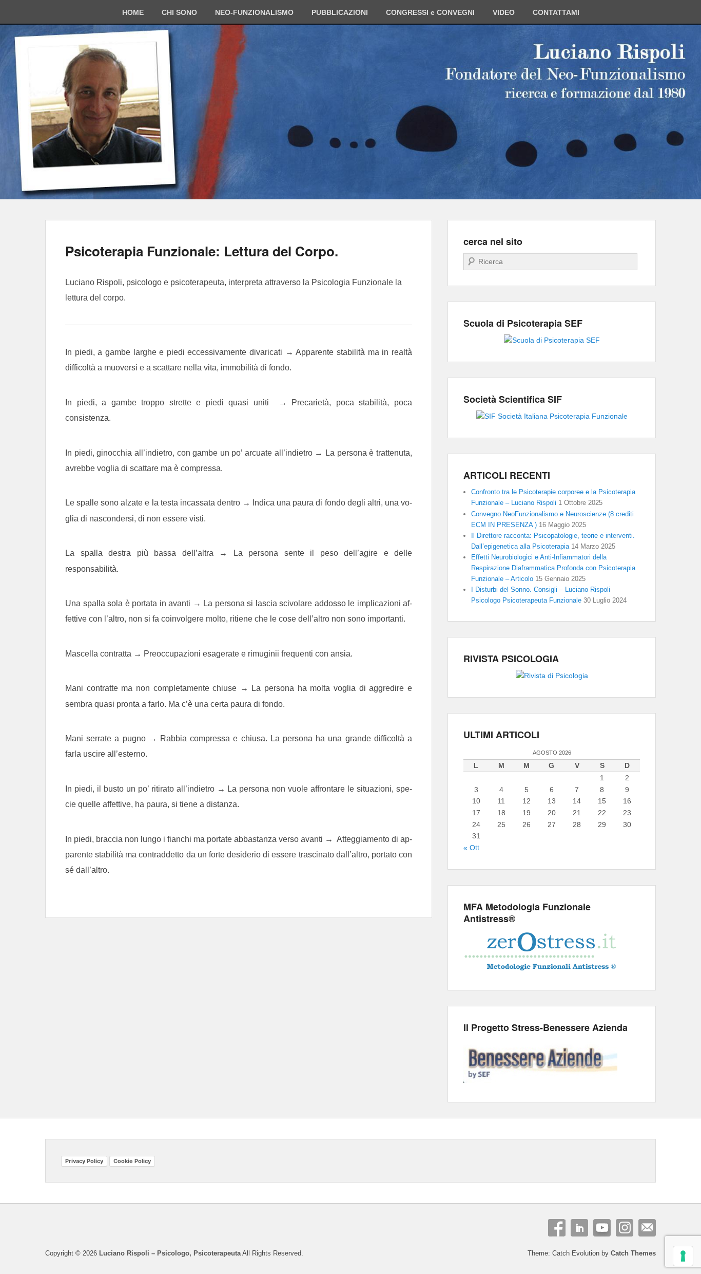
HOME (133, 12)
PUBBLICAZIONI (339, 12)
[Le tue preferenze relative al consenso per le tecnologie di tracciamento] (683, 1256)
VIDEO (504, 12)
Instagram (624, 1227)
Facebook (557, 1227)
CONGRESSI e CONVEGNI (430, 12)
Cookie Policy (132, 1161)
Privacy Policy (84, 1161)
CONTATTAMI (556, 12)
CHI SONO (179, 12)
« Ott (471, 848)
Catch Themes (633, 1253)
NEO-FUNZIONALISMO (254, 12)
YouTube (602, 1227)
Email (647, 1227)
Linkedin (579, 1227)
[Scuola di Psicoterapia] (552, 340)
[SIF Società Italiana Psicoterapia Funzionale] (552, 416)
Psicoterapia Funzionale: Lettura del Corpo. (201, 250)
